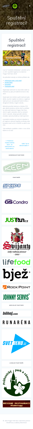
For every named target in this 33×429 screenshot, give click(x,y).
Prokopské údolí (9, 86)
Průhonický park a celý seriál (13, 80)
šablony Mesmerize (21, 422)
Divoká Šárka (8, 82)
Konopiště (8, 84)
